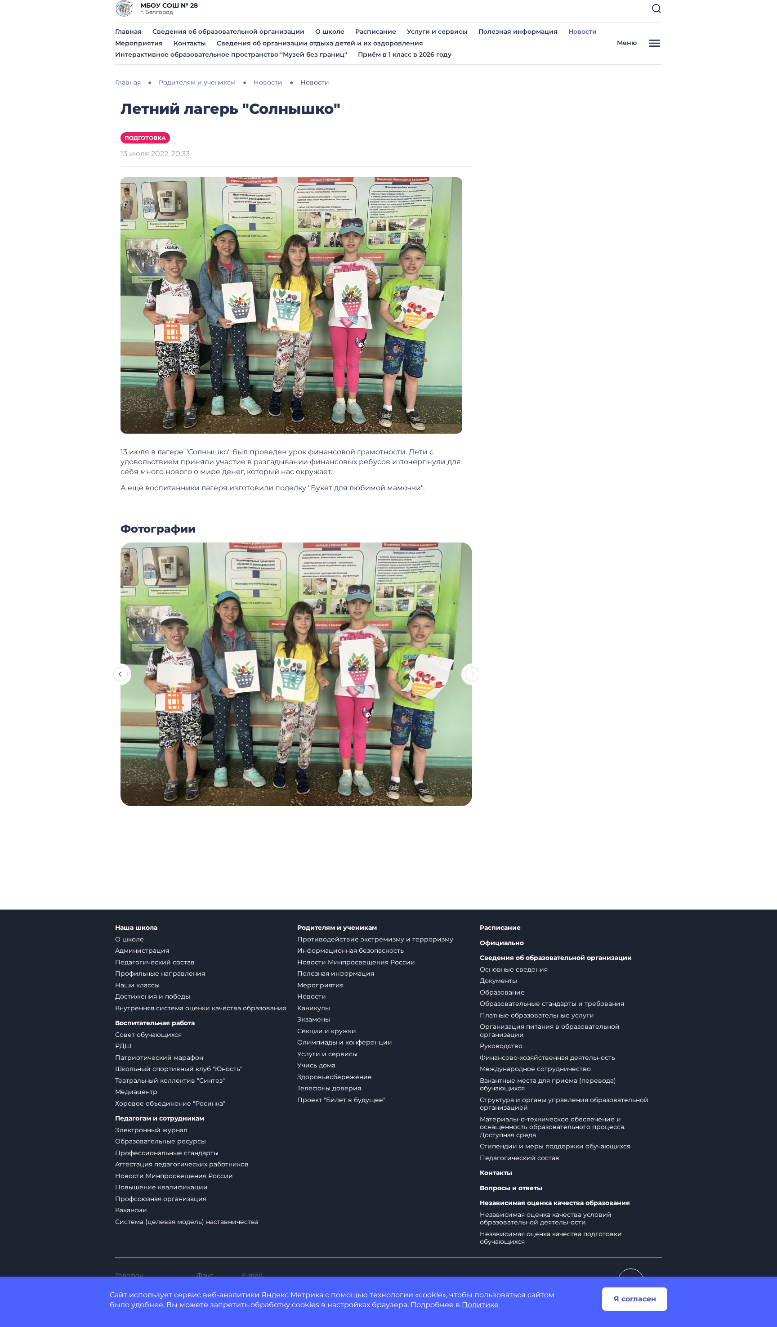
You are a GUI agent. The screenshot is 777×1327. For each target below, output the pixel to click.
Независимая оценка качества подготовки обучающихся (551, 1238)
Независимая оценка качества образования (555, 1203)
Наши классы (137, 985)
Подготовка (145, 137)
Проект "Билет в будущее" (341, 1100)
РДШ (123, 1046)
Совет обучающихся (148, 1035)
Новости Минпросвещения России (174, 1176)
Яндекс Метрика (292, 1295)
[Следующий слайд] (472, 674)
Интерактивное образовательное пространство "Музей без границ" (231, 54)
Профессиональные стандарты (167, 1153)
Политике (480, 1304)
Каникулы (313, 1008)
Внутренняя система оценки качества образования (200, 1008)
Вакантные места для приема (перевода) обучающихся (548, 1084)
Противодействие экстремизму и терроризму (375, 939)
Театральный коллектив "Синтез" (170, 1080)
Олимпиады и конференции (344, 1042)
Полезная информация (518, 31)
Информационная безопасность (350, 950)
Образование (502, 992)
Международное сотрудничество (535, 1069)
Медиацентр (136, 1092)
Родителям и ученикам (337, 928)
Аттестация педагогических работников (182, 1164)
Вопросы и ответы (511, 1188)
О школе (329, 31)
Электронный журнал (151, 1130)
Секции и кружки (326, 1031)
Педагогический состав (155, 962)
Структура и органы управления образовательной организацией (564, 1104)
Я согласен (635, 1299)
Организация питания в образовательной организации (550, 1030)
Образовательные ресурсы (160, 1141)
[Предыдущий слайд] (120, 674)
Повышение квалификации (161, 1187)
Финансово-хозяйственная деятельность (547, 1058)
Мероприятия (139, 43)
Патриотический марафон (159, 1058)
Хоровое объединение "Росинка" (170, 1103)
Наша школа (136, 928)
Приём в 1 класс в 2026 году (404, 54)
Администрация (142, 950)
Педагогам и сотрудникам (159, 1118)
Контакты (190, 43)
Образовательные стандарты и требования (552, 1004)
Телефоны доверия (329, 1088)
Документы (498, 981)
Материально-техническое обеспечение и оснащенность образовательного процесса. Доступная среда (552, 1127)
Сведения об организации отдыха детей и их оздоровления (320, 43)
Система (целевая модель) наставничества (187, 1222)
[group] (296, 674)
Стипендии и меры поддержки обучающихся (555, 1146)
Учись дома (316, 1065)
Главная (128, 31)
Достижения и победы (152, 996)
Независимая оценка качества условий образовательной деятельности (546, 1218)
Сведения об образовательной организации (228, 31)
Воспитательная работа (155, 1023)
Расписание (375, 31)
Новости (582, 31)
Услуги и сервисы (437, 31)
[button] (656, 8)
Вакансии (131, 1210)
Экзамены (313, 1019)
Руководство (501, 1046)
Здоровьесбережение (334, 1077)
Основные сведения (514, 969)
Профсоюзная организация (160, 1199)
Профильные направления (160, 973)
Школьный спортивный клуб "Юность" (178, 1069)
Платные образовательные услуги (537, 1015)
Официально (502, 943)
